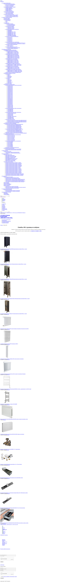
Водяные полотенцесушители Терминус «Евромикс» (14, 165)
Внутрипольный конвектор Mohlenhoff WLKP (14, 126)
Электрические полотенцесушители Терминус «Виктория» (15, 173)
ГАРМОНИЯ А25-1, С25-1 (11, 31)
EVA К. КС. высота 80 (10, 137)
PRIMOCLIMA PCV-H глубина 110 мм (13, 67)
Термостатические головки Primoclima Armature (13, 178)
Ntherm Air (9, 75)
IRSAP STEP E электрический (10, 160)
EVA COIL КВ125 (10, 146)
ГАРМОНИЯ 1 (9, 30)
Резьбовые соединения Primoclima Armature (12, 177)
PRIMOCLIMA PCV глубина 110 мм (13, 52)
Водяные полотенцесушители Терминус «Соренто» (13, 169)
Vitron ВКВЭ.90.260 (10, 117)
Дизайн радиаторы (5, 150)
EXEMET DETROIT (9, 7)
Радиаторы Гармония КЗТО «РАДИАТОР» (12, 29)
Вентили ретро (4, 220)
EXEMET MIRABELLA (9, 8)
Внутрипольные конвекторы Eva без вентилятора (13, 134)
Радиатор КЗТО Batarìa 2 (11, 24)
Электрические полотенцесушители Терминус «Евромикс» (15, 174)
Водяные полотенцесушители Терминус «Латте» (13, 167)
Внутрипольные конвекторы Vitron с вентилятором (13, 108)
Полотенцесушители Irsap (8, 154)
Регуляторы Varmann (9, 83)
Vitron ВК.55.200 (10, 86)
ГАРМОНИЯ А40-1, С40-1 (11, 33)
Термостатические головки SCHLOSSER (12, 186)
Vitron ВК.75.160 (10, 95)
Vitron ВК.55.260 (10, 87)
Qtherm (8, 78)
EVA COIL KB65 (10, 142)
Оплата (3, 204)
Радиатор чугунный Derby (10, 5)
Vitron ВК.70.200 (10, 93)
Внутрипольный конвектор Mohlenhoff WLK (14, 125)
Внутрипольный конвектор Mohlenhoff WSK (14, 127)
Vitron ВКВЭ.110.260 (10, 118)
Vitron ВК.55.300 (10, 88)
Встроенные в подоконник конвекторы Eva (12, 147)
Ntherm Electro (9, 76)
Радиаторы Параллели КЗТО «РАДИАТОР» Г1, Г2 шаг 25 (16, 43)
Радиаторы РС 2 (9, 38)
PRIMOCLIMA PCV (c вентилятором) (11, 58)
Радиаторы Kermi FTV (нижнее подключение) (13, 191)
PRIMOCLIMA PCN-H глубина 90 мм (13, 55)
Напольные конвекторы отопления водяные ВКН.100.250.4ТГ (16, 121)
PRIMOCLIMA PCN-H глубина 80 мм (13, 54)
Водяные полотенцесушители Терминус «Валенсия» (14, 163)
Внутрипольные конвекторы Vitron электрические (13, 112)
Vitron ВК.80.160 (10, 98)
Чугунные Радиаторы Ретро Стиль (9, 3)
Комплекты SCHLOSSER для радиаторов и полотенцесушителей (16, 187)
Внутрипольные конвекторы (6, 49)
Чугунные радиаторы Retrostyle (10, 4)
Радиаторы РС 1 (9, 37)
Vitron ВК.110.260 (10, 106)
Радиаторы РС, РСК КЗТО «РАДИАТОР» (12, 36)
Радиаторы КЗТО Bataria (9, 23)
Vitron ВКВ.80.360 (10, 110)
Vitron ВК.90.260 (10, 103)
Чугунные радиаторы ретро (6, 219)
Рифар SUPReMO (6, 194)
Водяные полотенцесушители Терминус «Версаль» (13, 164)
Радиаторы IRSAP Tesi (7, 19)
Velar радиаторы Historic (9, 13)
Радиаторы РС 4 (9, 39)
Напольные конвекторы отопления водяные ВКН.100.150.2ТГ (16, 120)
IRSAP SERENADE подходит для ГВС (12, 158)
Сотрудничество (4, 209)
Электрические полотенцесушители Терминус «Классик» (14, 175)
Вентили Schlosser (6, 185)
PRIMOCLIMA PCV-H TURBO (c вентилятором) (13, 69)
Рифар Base (5, 192)
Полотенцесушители (5, 153)
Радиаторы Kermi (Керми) (8, 189)
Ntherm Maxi (9, 77)
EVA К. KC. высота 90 (10, 138)
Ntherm (8, 74)
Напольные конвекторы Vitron (10, 119)
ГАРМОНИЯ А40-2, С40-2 (11, 34)
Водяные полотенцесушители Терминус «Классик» (13, 166)
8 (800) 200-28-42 (3, 196)
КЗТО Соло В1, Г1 (10, 45)
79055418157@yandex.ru (21, 212)
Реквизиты (3, 540)
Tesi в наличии (8, 20)
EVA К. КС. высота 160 (11, 140)
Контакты (3, 206)
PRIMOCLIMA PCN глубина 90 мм (12, 60)
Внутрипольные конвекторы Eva (9, 133)
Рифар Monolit (6, 193)
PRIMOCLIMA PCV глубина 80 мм (12, 51)
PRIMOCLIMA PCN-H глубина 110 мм (13, 56)
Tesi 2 (6, 21)
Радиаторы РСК (9, 41)
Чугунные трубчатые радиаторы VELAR (12, 16)
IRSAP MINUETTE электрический (11, 159)
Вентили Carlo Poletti (7, 184)
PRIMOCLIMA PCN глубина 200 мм (13, 62)
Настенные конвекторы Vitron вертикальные (12, 122)
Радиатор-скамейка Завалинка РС (12, 48)
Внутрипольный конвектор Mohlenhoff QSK (14, 129)
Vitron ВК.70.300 (10, 94)
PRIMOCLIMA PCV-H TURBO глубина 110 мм (14, 70)
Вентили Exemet (6, 182)
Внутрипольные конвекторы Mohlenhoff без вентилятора (14, 124)
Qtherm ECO (9, 79)
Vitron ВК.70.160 (10, 92)
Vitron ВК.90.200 (10, 102)
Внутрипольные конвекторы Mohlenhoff (10, 123)
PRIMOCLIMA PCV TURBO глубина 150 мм (14, 65)
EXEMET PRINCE (8, 9)
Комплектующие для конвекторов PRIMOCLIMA (13, 72)
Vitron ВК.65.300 (10, 91)
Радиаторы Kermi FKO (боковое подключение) (13, 190)
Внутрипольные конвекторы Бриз (9, 148)
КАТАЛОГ (2, 1)
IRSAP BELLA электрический (10, 157)
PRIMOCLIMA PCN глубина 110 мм (13, 61)
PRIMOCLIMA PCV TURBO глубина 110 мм (14, 64)
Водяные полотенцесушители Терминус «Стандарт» (14, 170)
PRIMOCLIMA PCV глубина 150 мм (13, 53)
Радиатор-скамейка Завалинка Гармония (13, 47)
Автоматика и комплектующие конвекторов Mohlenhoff (14, 132)
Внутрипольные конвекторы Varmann (9, 73)
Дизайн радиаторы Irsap (7, 151)
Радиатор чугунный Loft (9, 6)
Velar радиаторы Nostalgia (9, 12)
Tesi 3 (6, 22)
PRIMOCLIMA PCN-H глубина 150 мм (13, 57)
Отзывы (3, 210)
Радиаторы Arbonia (7, 18)
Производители (4, 208)
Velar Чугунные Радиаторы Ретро (9, 11)
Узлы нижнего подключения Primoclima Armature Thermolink (15, 181)
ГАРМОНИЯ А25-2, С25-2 (11, 32)
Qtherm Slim (9, 82)
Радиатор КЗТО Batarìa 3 (11, 25)
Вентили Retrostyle (7, 183)
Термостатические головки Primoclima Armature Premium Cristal (15, 179)
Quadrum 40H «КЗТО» (10, 28)
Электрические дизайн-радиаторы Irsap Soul (12, 152)
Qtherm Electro (9, 80)
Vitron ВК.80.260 (10, 100)
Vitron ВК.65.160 (10, 89)
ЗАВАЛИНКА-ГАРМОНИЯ (11, 35)
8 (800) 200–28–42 (3, 212)
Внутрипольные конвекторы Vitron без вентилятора (13, 85)
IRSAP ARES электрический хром (11, 156)
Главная (1, 225)
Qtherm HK (9, 81)
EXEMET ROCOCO (9, 10)
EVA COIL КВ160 (10, 145)
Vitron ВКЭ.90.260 (10, 114)
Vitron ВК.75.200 (10, 96)
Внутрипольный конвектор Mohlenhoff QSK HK (14, 130)
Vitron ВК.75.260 (10, 97)
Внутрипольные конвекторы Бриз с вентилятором (13, 149)
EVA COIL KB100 (10, 141)
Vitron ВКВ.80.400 (10, 111)
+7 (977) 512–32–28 (15, 212)
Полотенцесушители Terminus (8, 161)
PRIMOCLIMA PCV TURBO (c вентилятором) (13, 63)
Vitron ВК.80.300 (10, 101)
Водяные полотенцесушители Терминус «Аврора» (13, 162)
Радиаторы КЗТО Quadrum (10, 26)
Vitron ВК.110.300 (10, 107)
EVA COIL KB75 (10, 143)
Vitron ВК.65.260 (10, 90)
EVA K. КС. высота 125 (11, 135)
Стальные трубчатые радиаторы (7, 17)
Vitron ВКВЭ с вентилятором (11, 116)
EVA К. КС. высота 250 (11, 136)
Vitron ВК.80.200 (10, 99)
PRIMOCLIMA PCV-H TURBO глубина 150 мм (14, 71)
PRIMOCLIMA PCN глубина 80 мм (12, 59)
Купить (8, 249)
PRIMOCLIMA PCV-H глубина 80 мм (13, 66)
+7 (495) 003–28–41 (9, 212)
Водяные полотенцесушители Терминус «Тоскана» (13, 171)
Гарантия (3, 207)
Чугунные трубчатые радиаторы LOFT (12, 15)
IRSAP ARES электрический (10, 155)
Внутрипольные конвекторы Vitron (9, 84)
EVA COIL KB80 (10, 144)
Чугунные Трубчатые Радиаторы (9, 14)
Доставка (3, 205)
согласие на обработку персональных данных (10, 576)
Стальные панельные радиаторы (7, 188)
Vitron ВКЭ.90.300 (10, 115)
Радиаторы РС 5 (9, 40)
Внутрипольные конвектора (6, 221)
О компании (4, 203)
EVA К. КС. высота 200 (11, 139)
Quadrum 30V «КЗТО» (10, 27)
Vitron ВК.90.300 (10, 104)
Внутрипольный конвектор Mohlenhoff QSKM (14, 131)
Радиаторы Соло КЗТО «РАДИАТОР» (11, 44)
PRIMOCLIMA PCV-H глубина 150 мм (13, 68)
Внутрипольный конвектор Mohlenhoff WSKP (14, 128)
